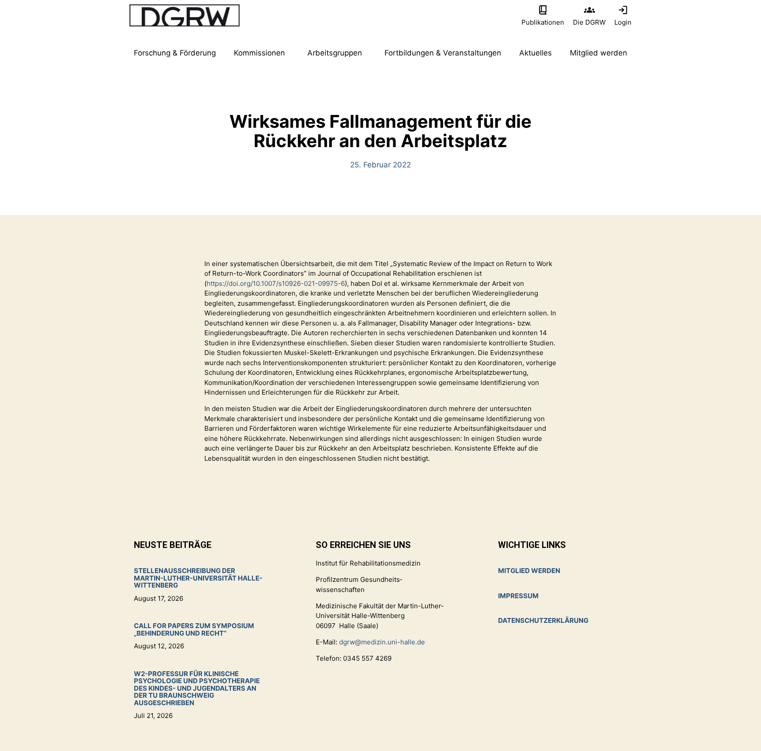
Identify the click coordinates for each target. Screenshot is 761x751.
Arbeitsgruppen (334, 52)
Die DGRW (589, 22)
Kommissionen (259, 52)
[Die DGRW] (589, 9)
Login (623, 22)
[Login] (622, 9)
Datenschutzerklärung (543, 620)
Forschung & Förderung (175, 52)
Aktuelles (535, 52)
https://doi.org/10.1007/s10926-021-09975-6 (276, 283)
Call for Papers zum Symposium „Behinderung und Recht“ (194, 629)
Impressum (518, 596)
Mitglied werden (598, 52)
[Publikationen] (542, 9)
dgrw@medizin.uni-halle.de (382, 642)
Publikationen (542, 22)
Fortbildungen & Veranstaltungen (442, 52)
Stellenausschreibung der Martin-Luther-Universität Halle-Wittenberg (198, 577)
